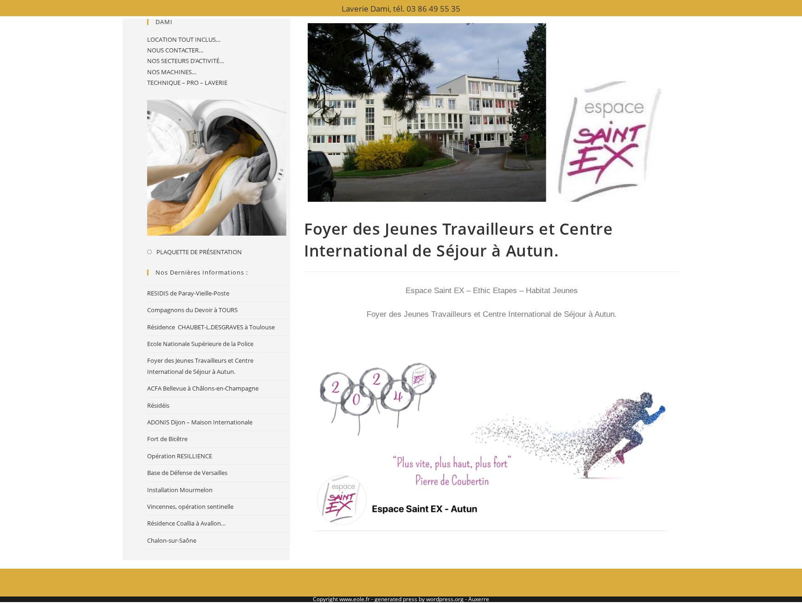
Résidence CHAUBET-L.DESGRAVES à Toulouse (211, 327)
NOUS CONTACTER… (175, 50)
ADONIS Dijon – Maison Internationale (199, 422)
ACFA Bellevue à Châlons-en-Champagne (203, 388)
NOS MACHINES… (171, 72)
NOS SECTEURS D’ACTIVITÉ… (185, 61)
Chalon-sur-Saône (171, 540)
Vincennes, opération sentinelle (190, 506)
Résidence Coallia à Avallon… (186, 523)
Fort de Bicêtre (167, 439)
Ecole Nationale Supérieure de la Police (200, 344)
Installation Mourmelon (180, 490)
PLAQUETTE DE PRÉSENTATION (199, 252)
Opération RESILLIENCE (179, 456)
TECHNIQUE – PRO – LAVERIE (187, 82)
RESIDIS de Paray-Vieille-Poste (188, 293)
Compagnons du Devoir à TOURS (192, 310)
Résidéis (158, 405)
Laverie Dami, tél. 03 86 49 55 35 (401, 8)
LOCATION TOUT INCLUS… (183, 39)
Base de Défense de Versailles (187, 472)
